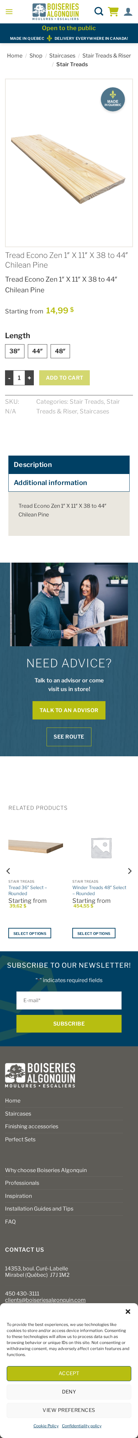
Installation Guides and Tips (39, 1209)
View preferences (69, 1410)
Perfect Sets (20, 1139)
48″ (60, 351)
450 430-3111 (22, 1293)
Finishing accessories (31, 1126)
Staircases (62, 56)
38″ (14, 351)
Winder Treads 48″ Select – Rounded (99, 890)
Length (17, 336)
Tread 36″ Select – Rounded (27, 890)
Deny (69, 1392)
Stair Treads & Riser (106, 56)
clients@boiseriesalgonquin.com (45, 1300)
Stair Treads (72, 64)
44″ (37, 351)
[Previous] (9, 884)
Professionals (22, 1183)
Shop (36, 56)
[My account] (128, 12)
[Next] (129, 884)
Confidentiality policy (81, 1425)
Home (14, 56)
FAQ (10, 1222)
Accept (69, 1373)
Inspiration (18, 1196)
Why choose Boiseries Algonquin (46, 1170)
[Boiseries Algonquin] (55, 11)
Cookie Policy (46, 1425)
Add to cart (64, 378)
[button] (128, 1311)
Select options (30, 933)
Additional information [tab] (50, 483)
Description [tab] (33, 465)
